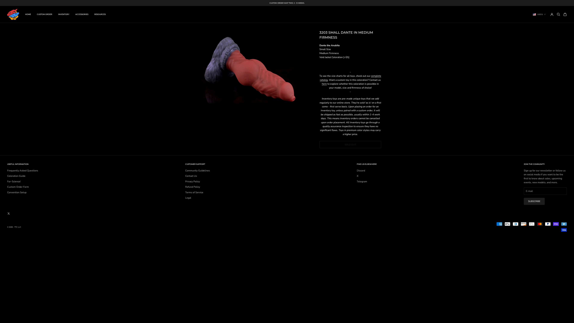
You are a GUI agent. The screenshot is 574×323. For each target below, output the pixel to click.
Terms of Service (194, 192)
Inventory (63, 14)
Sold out (350, 144)
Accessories (81, 14)
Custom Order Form (18, 187)
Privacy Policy (192, 181)
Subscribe (534, 201)
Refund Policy (192, 187)
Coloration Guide (16, 176)
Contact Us (191, 176)
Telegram (362, 181)
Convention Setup (16, 192)
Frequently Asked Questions (22, 170)
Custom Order (44, 14)
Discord (361, 170)
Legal (188, 197)
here (324, 84)
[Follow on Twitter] (8, 213)
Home (28, 14)
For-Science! (14, 181)
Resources (100, 14)
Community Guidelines (197, 170)
